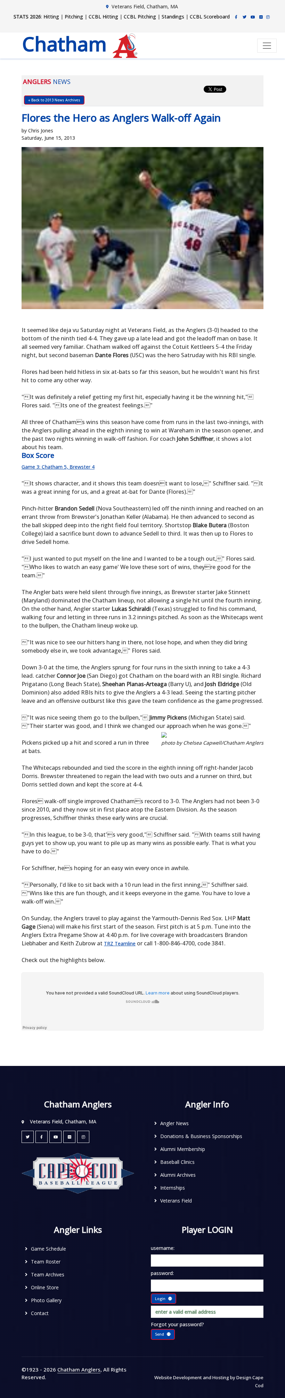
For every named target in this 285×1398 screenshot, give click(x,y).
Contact (40, 1313)
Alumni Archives (178, 1175)
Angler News (174, 1123)
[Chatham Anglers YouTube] (55, 1137)
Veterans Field (176, 1200)
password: (162, 1273)
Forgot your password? (177, 1324)
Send (159, 1334)
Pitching (74, 16)
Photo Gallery (46, 1300)
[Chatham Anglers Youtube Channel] (252, 16)
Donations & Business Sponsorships (201, 1136)
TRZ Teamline (120, 943)
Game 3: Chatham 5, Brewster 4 (58, 466)
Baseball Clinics (177, 1162)
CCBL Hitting (103, 16)
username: (162, 1248)
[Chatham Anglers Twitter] (244, 16)
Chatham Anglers (78, 1369)
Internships (172, 1187)
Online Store (45, 1287)
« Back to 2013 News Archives (54, 100)
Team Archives (47, 1274)
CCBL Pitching (140, 16)
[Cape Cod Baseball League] (78, 1172)
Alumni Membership (182, 1149)
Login (160, 1298)
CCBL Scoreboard (210, 16)
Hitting (51, 16)
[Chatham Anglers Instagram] (267, 16)
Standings (173, 16)
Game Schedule (48, 1248)
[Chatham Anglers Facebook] (236, 16)
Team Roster (45, 1261)
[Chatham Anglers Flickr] (261, 16)
